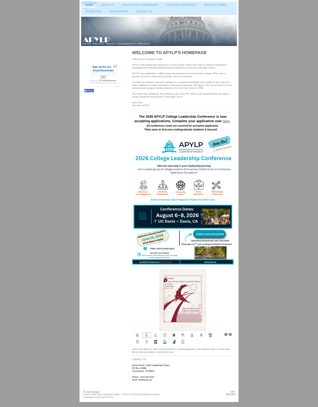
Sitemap (95, 392)
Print (88, 392)
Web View (230, 394)
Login (232, 391)
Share (90, 91)
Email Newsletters (99, 83)
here (226, 121)
